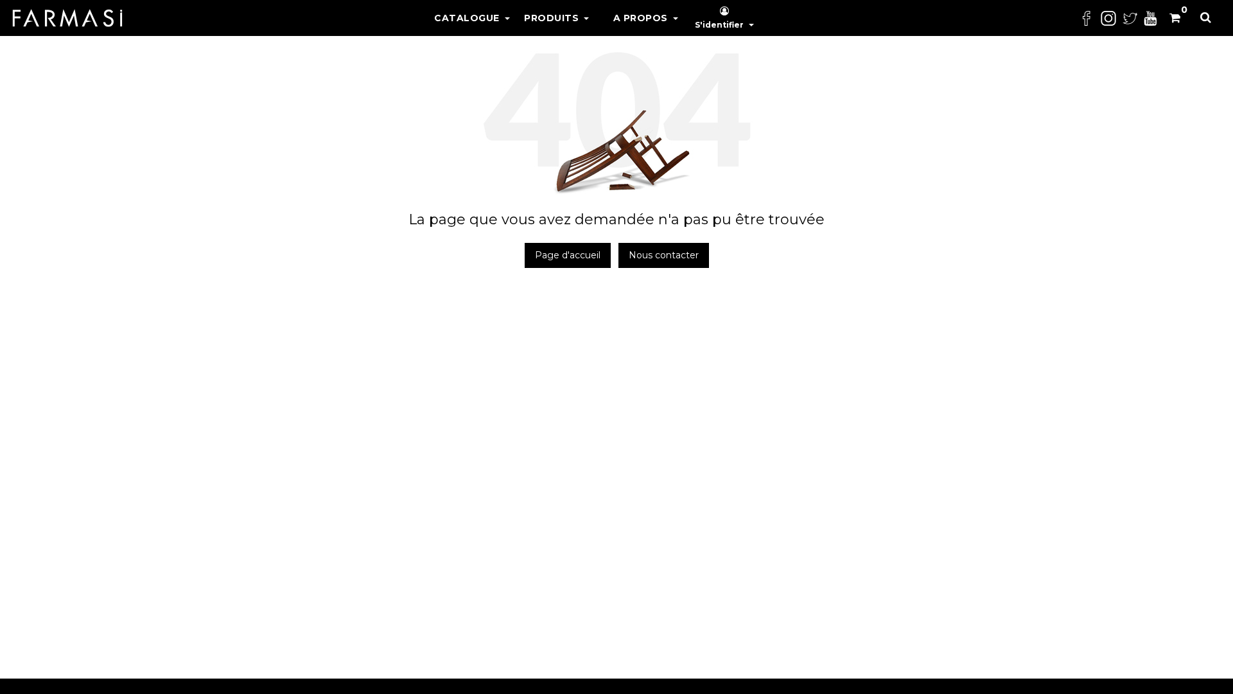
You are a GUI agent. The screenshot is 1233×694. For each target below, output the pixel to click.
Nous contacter (664, 255)
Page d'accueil (567, 255)
